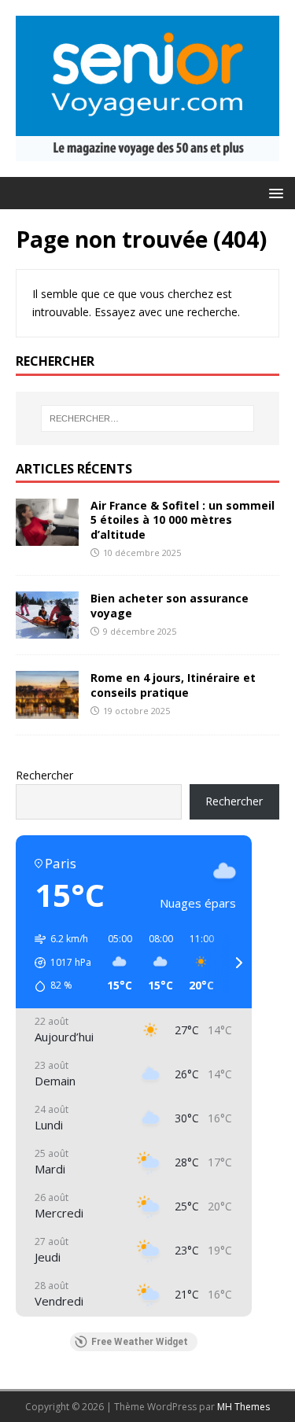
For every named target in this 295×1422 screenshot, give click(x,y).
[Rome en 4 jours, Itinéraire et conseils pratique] (47, 709)
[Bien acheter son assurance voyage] (47, 629)
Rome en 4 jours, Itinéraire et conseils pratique (173, 684)
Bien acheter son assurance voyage (169, 605)
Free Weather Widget (139, 1341)
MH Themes (243, 1406)
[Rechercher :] (148, 418)
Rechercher (44, 775)
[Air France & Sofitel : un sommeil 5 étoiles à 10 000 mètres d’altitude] (47, 536)
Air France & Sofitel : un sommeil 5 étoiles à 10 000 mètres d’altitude (182, 519)
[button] (273, 192)
